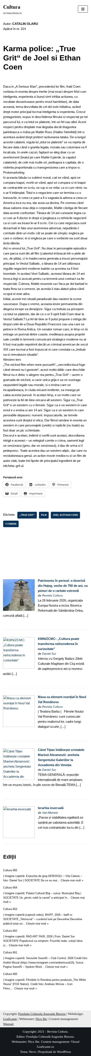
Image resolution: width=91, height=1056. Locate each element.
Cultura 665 (10, 870)
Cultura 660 (10, 974)
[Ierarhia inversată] (19, 837)
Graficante (10, 1019)
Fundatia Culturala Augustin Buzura (42, 1014)
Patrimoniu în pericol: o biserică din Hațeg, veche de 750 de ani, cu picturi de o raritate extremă (63, 585)
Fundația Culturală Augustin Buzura (50, 1036)
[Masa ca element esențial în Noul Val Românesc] (19, 726)
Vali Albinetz (50, 812)
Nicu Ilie (41, 1019)
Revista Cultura (52, 595)
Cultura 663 (10, 909)
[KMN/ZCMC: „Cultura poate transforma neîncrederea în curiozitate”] (19, 667)
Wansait (8, 1024)
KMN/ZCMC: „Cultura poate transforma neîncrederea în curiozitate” (58, 644)
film (44, 515)
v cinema (11, 524)
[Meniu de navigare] (83, 9)
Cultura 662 (10, 930)
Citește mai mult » (72, 880)
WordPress (64, 1051)
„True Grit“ (27, 515)
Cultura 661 (10, 952)
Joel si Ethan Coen (65, 515)
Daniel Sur (49, 653)
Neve (32, 1051)
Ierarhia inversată (50, 808)
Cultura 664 (10, 887)
